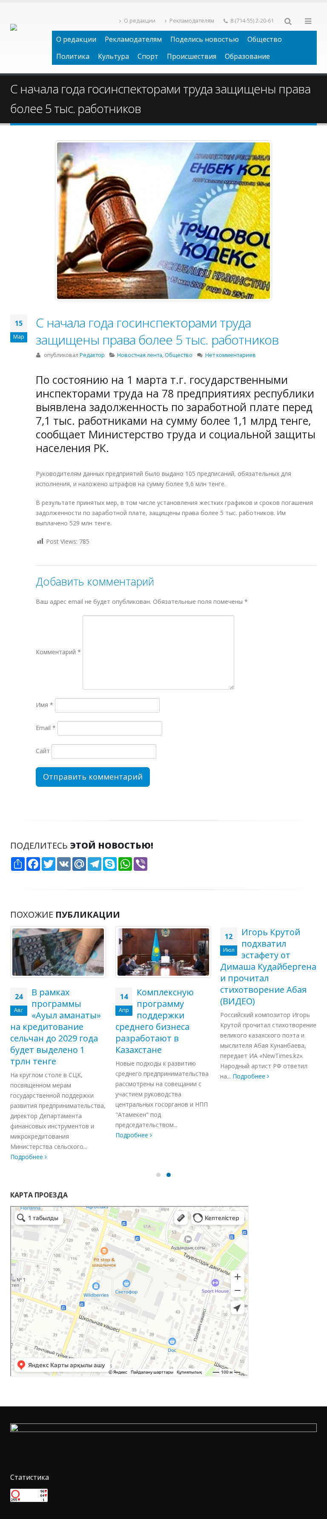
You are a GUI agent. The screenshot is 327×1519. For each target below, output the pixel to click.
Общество (264, 39)
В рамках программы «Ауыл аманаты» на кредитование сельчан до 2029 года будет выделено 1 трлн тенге (55, 1026)
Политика (72, 56)
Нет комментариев (230, 355)
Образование (247, 56)
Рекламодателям (191, 20)
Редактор (92, 355)
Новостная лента (139, 355)
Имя (44, 705)
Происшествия (191, 56)
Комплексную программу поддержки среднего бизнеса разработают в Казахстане (154, 1020)
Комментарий (58, 652)
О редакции (139, 20)
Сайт (43, 751)
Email (46, 728)
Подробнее (27, 1157)
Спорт (148, 56)
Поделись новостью (204, 39)
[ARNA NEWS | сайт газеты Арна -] (31, 38)
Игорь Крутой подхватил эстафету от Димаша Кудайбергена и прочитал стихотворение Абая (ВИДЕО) (268, 966)
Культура (113, 56)
